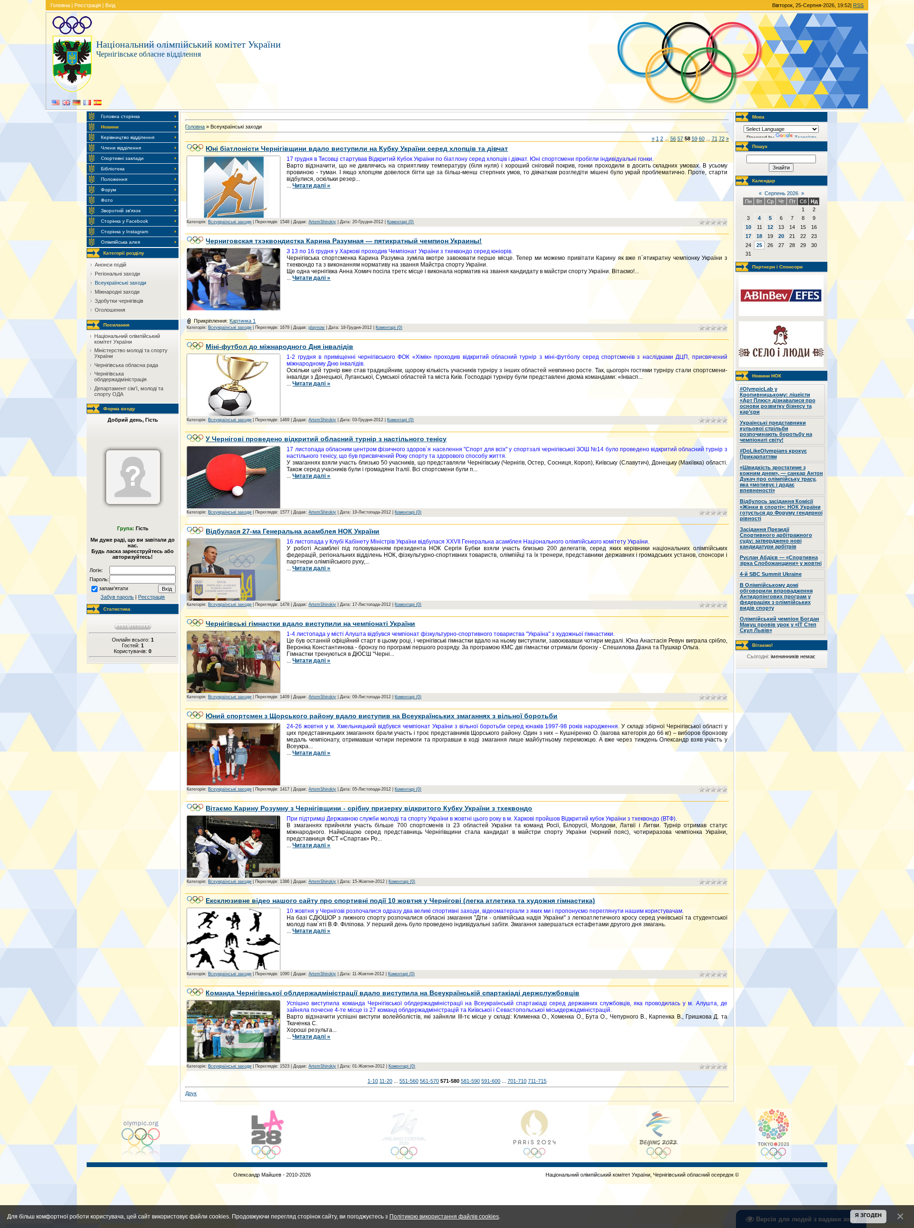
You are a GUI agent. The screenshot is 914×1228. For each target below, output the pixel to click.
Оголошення (110, 310)
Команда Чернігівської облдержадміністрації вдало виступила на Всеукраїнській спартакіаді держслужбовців (392, 993)
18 (759, 236)
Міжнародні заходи (117, 292)
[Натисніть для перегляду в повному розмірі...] (233, 217)
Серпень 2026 (781, 193)
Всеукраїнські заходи (120, 283)
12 (770, 227)
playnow (316, 327)
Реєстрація (87, 5)
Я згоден (868, 1215)
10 (748, 227)
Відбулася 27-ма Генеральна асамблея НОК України (292, 531)
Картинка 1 (242, 321)
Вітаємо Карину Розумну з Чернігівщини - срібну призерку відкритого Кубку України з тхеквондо (369, 808)
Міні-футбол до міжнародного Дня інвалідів (279, 346)
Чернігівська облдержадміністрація (120, 376)
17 (748, 236)
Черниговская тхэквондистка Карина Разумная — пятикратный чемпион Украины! (344, 241)
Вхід (110, 5)
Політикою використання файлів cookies (444, 1216)
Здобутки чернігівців (119, 301)
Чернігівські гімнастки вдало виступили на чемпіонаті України (310, 623)
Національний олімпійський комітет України (127, 339)
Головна (60, 5)
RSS (858, 5)
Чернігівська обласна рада (126, 365)
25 (759, 245)
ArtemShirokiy (322, 221)
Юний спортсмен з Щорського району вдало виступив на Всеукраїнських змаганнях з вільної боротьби (381, 716)
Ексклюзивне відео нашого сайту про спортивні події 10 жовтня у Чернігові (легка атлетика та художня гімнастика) (400, 900)
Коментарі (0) (400, 221)
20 (781, 236)
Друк (191, 1093)
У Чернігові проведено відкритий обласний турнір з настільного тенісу (326, 439)
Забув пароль (117, 597)
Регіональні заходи (117, 274)
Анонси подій (110, 264)
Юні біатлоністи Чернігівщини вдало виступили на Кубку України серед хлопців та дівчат (357, 148)
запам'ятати (113, 588)
